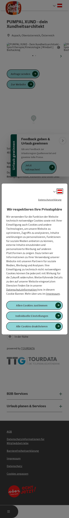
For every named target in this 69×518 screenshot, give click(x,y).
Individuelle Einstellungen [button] (31, 316)
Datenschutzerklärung (50, 199)
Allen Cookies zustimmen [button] (31, 305)
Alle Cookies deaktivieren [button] (32, 326)
